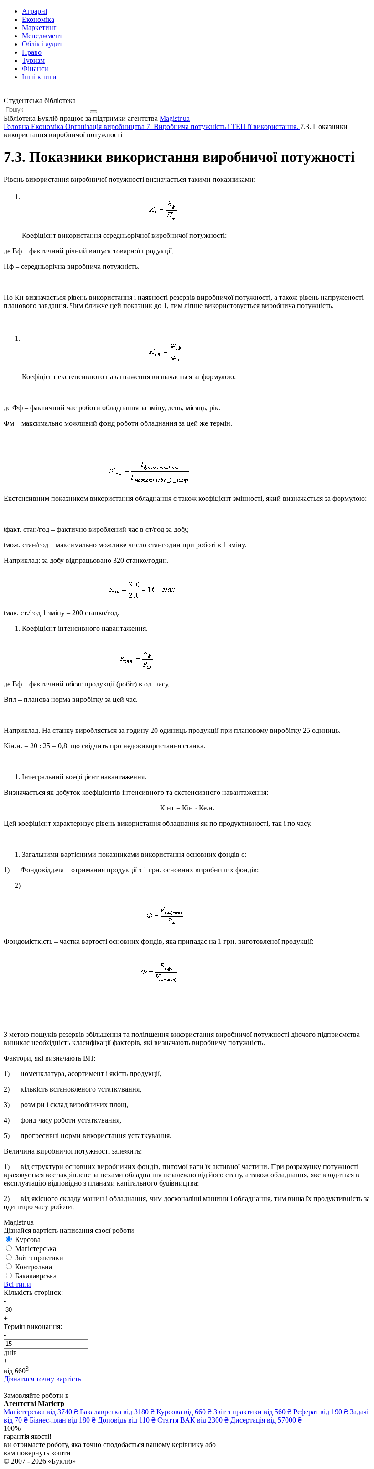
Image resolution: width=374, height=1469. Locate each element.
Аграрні (34, 11)
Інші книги (39, 77)
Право (32, 52)
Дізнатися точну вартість (42, 1379)
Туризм (33, 60)
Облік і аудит (42, 44)
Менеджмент (42, 36)
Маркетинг (39, 27)
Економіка (38, 19)
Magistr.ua (175, 118)
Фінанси (35, 68)
